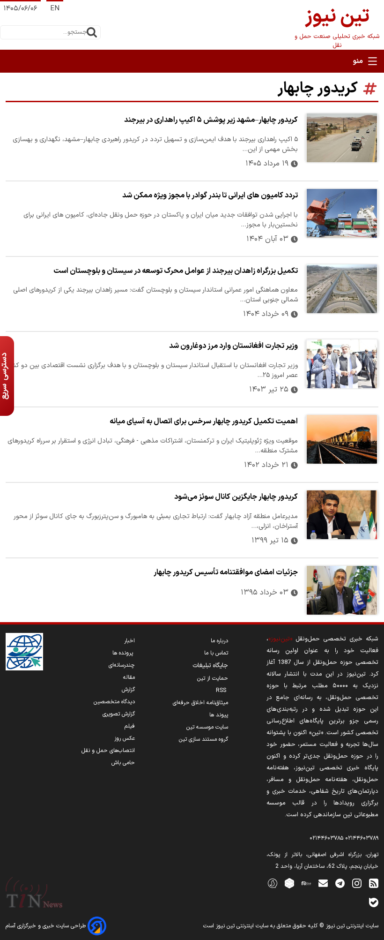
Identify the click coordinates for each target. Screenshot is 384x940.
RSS (222, 690)
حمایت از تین (212, 678)
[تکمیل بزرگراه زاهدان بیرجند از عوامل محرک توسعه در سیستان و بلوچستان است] (341, 288)
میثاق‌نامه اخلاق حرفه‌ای (200, 703)
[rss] (373, 883)
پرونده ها (123, 653)
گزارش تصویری (119, 714)
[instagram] (357, 883)
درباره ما (219, 641)
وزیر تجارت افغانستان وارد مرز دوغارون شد (233, 346)
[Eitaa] (306, 883)
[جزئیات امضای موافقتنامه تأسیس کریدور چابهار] (341, 590)
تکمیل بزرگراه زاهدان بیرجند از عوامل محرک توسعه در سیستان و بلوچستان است (175, 271)
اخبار (129, 641)
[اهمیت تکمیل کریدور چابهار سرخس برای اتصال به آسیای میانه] (341, 439)
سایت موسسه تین (207, 727)
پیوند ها (218, 715)
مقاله (129, 677)
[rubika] (289, 883)
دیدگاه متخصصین (114, 702)
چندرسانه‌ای (122, 665)
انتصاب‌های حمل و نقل (108, 750)
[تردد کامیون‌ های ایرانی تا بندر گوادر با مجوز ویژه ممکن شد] (341, 213)
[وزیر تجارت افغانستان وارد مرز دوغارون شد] (341, 363)
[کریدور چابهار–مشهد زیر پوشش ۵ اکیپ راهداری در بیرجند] (341, 137)
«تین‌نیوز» (280, 638)
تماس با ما (216, 653)
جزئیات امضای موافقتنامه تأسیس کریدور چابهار (226, 572)
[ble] (373, 902)
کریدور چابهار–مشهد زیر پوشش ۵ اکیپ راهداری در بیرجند (211, 120)
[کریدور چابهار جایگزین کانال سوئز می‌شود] (341, 514)
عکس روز (124, 738)
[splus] (272, 883)
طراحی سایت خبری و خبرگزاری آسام (47, 926)
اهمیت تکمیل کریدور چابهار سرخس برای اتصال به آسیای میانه (204, 421)
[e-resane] (24, 651)
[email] (323, 883)
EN (54, 8)
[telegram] (340, 883)
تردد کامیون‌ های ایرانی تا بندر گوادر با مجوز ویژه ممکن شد (210, 195)
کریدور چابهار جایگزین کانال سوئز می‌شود (236, 497)
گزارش (128, 689)
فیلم (130, 726)
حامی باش (123, 763)
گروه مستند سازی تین (203, 739)
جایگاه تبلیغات (210, 665)
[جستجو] (92, 32)
